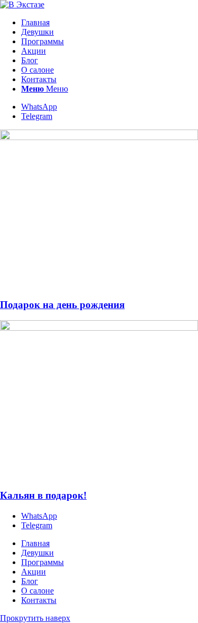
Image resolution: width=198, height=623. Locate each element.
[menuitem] (109, 22)
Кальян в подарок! (43, 495)
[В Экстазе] (22, 4)
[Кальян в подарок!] (99, 327)
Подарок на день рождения (62, 304)
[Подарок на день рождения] (99, 137)
